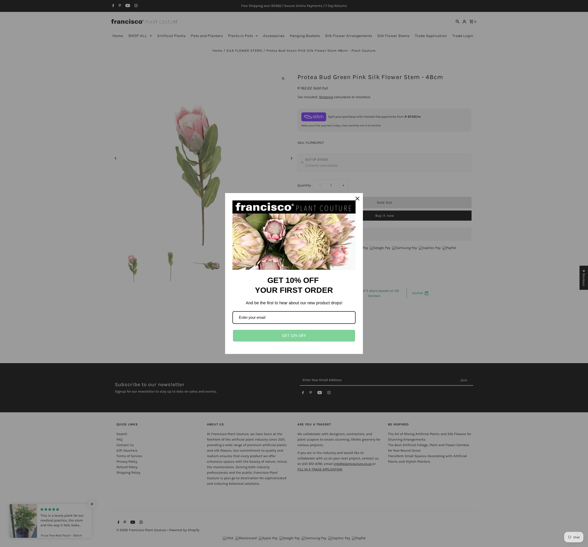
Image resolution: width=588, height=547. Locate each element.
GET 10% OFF (294, 336)
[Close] (357, 198)
